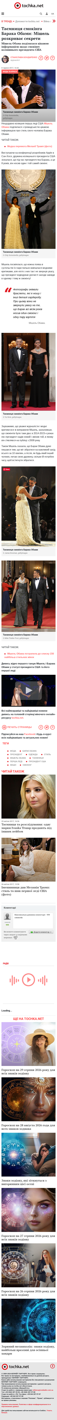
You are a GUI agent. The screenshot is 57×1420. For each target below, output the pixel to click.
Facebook (29, 734)
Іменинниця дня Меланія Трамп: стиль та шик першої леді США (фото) (25, 890)
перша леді (16, 761)
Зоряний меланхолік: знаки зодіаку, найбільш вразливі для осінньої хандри (28, 1349)
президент (16, 754)
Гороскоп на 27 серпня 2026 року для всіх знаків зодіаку (28, 1237)
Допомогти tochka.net (27, 21)
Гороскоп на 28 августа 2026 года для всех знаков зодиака (28, 1127)
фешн (13, 765)
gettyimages (7, 118)
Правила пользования (9, 1404)
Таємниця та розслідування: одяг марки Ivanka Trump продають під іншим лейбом (26, 827)
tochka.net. (17, 718)
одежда (33, 754)
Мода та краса (10, 72)
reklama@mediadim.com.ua (43, 1390)
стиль (47, 754)
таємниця (38, 758)
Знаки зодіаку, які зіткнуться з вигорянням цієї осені (24, 1182)
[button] (47, 13)
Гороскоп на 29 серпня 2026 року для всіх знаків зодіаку (28, 1071)
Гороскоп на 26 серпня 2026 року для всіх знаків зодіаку (28, 1293)
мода (13, 751)
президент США (37, 761)
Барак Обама (30, 751)
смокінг (27, 765)
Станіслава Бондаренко (24, 57)
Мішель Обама (18, 758)
